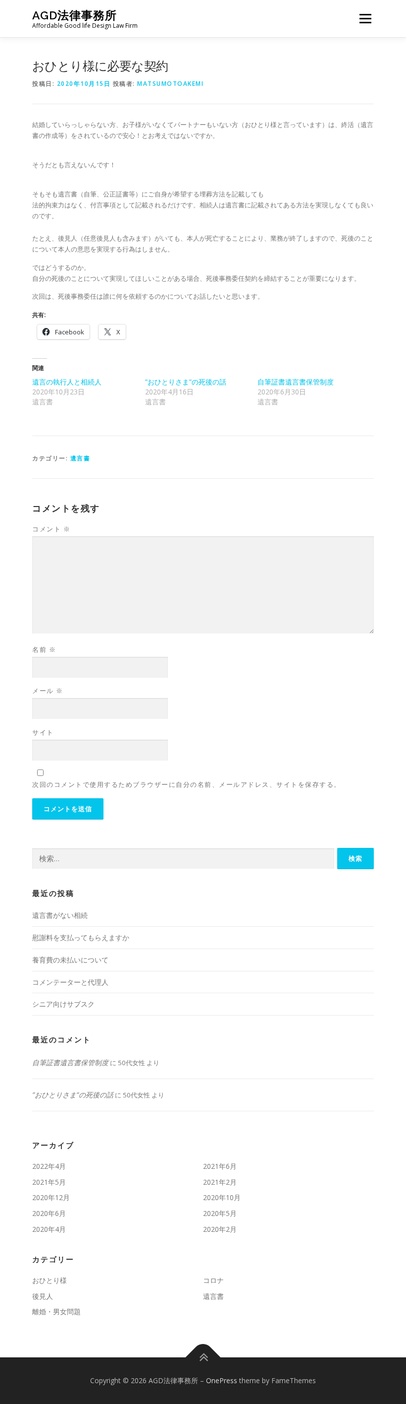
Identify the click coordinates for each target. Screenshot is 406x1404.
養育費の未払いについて (70, 959)
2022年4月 (49, 1166)
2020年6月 (49, 1213)
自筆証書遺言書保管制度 (295, 381)
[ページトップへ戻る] (203, 1357)
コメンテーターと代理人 (70, 982)
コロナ (213, 1280)
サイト (43, 732)
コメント (51, 528)
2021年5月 (49, 1182)
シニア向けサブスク (63, 1004)
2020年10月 (222, 1197)
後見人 (42, 1296)
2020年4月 (49, 1229)
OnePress (221, 1380)
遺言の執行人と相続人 (67, 381)
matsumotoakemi (170, 83)
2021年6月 (220, 1166)
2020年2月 (220, 1229)
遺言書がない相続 (60, 915)
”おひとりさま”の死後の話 (185, 381)
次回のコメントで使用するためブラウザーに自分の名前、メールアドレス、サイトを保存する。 (186, 784)
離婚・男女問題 (56, 1311)
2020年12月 (51, 1197)
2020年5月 (220, 1213)
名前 (44, 649)
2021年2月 (220, 1182)
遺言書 (80, 458)
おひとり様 (49, 1280)
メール (47, 690)
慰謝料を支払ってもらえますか (80, 937)
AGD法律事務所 (74, 15)
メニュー (365, 18)
